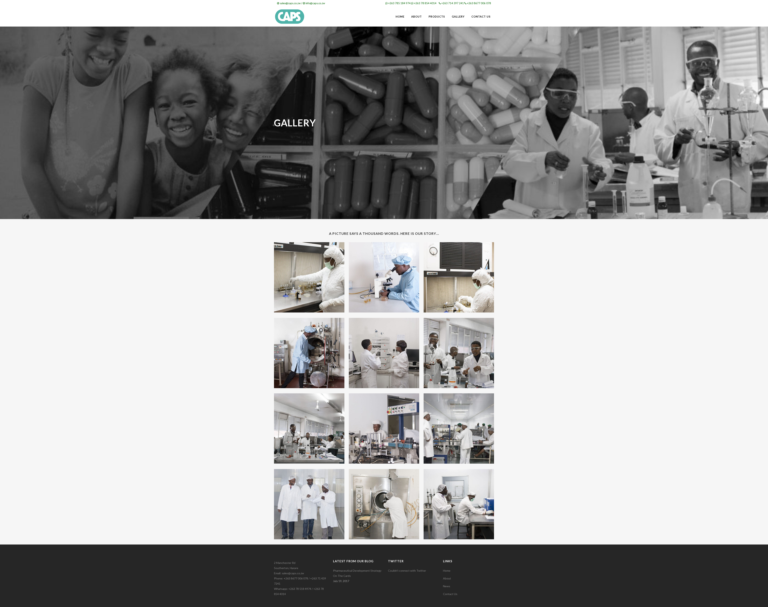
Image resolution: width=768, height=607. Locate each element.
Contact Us (450, 594)
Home (446, 570)
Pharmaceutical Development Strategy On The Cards (357, 573)
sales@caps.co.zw (290, 3)
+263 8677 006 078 (479, 3)
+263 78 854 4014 (425, 3)
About (447, 578)
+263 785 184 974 (399, 3)
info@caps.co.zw (315, 3)
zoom (298, 277)
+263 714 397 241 (452, 3)
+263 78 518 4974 (299, 588)
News (446, 586)
